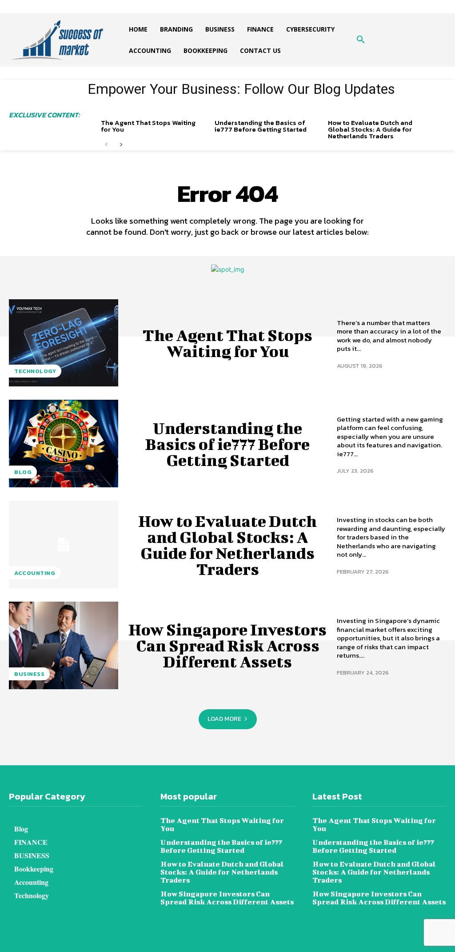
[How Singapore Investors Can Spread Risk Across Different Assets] (63, 645)
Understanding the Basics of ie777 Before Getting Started (261, 125)
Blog (23, 472)
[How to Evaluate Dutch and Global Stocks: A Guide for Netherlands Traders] (63, 544)
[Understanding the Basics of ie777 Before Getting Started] (63, 443)
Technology (35, 371)
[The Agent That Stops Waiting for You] (63, 343)
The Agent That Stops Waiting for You (148, 125)
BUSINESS (29, 674)
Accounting (34, 573)
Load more (224, 718)
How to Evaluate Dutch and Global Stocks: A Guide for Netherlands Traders (370, 129)
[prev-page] (106, 144)
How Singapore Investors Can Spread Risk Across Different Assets (227, 645)
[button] (360, 40)
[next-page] (120, 144)
